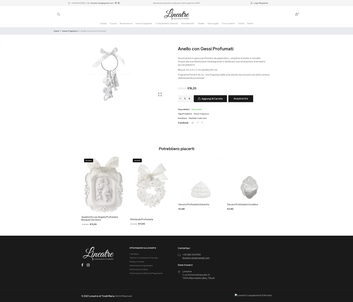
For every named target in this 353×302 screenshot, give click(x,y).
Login (256, 3)
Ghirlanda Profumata (141, 219)
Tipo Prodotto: (185, 114)
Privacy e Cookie (137, 261)
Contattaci (134, 254)
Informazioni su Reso (139, 269)
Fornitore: (182, 118)
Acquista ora (241, 98)
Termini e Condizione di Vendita (144, 258)
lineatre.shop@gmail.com (101, 3)
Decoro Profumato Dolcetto (194, 204)
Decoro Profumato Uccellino (242, 204)
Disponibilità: (184, 109)
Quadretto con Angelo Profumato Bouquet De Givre (99, 218)
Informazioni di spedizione (141, 265)
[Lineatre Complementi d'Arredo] (176, 14)
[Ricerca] (58, 14)
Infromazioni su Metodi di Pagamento (146, 273)
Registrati (263, 3)
